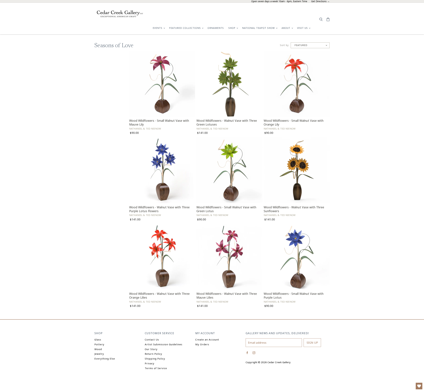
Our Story (151, 349)
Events (158, 27)
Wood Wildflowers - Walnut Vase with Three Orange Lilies (159, 295)
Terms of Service (156, 368)
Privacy (149, 363)
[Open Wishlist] (419, 386)
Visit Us (303, 27)
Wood (98, 349)
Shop (232, 27)
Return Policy (153, 353)
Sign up (312, 342)
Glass (97, 339)
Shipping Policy (155, 358)
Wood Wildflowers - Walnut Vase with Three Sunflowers (294, 209)
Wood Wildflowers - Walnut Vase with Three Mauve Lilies (226, 295)
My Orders (202, 344)
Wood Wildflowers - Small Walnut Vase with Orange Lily (293, 122)
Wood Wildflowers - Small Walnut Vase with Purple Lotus (293, 295)
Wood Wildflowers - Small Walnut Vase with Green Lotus (226, 209)
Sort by (284, 45)
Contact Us (152, 339)
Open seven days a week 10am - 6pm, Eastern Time (279, 1)
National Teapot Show (259, 27)
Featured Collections (185, 27)
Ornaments (216, 27)
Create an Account (207, 339)
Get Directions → (320, 1)
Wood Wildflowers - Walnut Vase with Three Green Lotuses (226, 122)
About (286, 27)
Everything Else (104, 358)
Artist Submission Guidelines (163, 344)
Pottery (99, 344)
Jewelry (99, 353)
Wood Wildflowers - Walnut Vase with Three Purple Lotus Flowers (159, 209)
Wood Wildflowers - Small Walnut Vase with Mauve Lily (159, 122)
